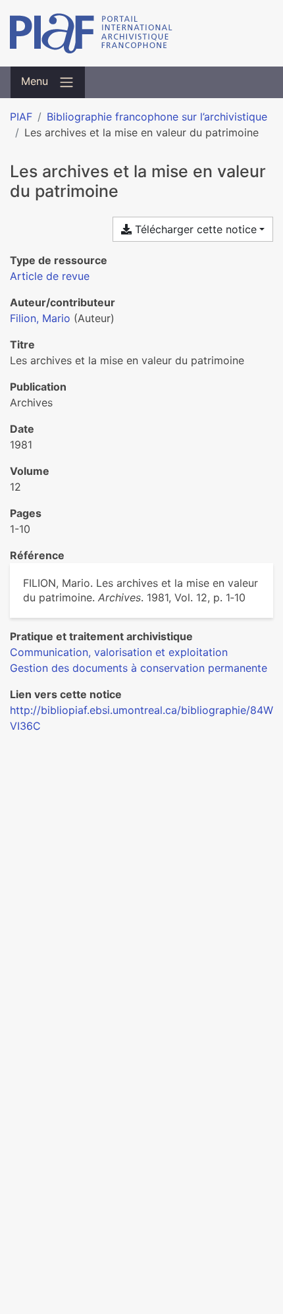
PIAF (21, 116)
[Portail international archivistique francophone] (141, 33)
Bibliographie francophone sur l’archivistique (157, 116)
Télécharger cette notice (194, 229)
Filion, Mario (40, 318)
